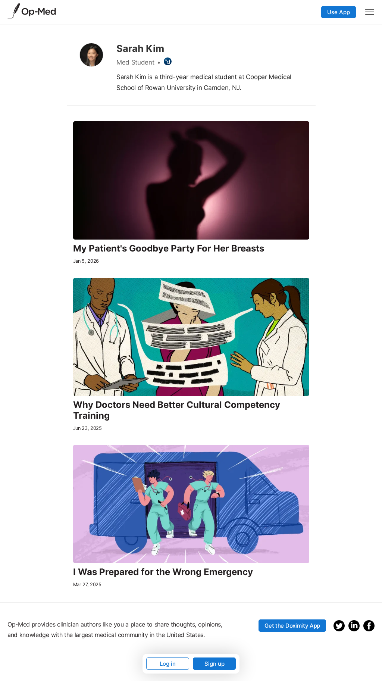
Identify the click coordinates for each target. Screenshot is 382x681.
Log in (168, 663)
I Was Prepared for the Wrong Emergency (163, 572)
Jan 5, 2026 (86, 261)
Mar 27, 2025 (87, 584)
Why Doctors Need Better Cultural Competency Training (176, 410)
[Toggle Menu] (370, 12)
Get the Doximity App (292, 625)
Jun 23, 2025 (87, 428)
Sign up (214, 663)
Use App (338, 12)
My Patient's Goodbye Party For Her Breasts (168, 248)
